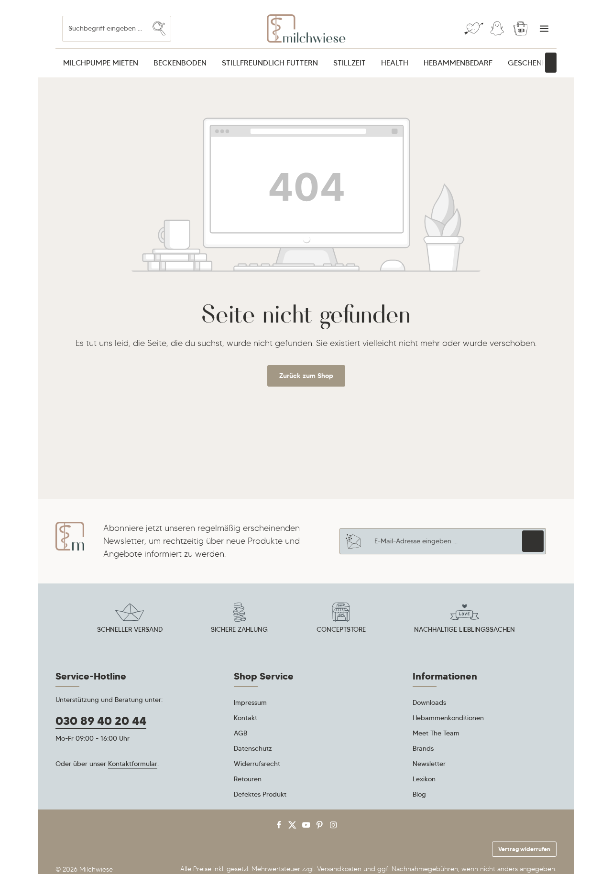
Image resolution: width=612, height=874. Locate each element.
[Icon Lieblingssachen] (464, 619)
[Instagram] (333, 827)
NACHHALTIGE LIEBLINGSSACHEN (464, 629)
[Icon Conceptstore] (341, 619)
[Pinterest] (321, 827)
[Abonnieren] (533, 541)
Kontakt (245, 717)
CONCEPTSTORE (341, 629)
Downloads (429, 702)
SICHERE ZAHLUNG (239, 629)
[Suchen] (159, 28)
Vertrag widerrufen (524, 848)
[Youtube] (307, 827)
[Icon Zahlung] (239, 619)
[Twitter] (293, 827)
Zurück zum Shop (306, 375)
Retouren (248, 779)
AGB (240, 733)
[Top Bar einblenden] (544, 29)
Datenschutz (253, 748)
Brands (423, 748)
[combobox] (105, 28)
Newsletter (429, 763)
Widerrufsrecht (257, 763)
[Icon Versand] (129, 619)
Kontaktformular (132, 763)
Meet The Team (436, 733)
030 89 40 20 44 (100, 721)
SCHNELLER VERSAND (130, 629)
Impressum (250, 702)
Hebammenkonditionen (448, 717)
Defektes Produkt (260, 794)
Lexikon (424, 779)
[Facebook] (280, 827)
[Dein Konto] (497, 29)
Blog (419, 794)
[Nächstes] (551, 63)
